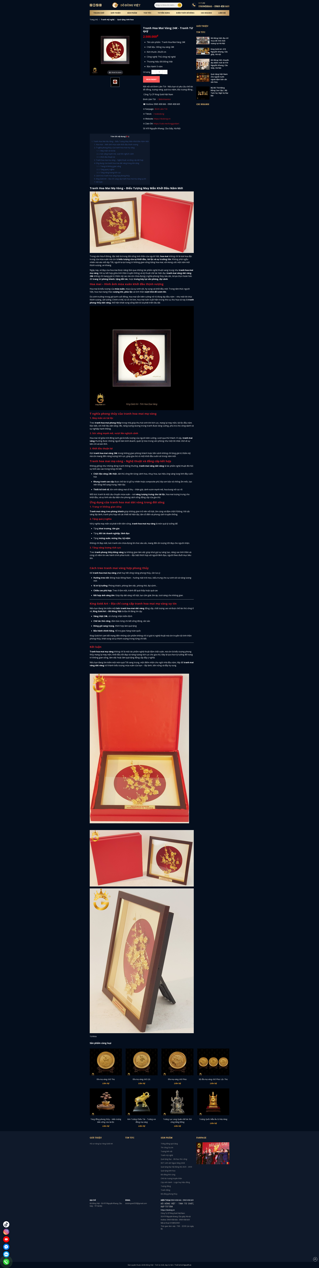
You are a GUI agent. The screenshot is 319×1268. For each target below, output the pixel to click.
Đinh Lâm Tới (161, 109)
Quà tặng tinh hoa (125, 19)
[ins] (100, 5)
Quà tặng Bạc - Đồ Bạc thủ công (174, 1159)
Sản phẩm (132, 13)
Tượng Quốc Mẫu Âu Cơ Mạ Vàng (213, 1119)
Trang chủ (98, 13)
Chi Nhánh (206, 13)
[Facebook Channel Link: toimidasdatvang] (154, 109)
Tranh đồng (165, 1190)
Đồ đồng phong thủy (169, 1194)
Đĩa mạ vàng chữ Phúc (177, 1079)
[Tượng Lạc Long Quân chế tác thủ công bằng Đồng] (177, 1101)
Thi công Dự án (167, 1147)
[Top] (315, 1259)
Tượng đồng (166, 1186)
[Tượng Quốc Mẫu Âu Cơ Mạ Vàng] (213, 1101)
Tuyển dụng (164, 13)
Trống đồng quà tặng (169, 1143)
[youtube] (94, 5)
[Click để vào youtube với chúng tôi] (6, 1239)
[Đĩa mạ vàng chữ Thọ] (106, 1062)
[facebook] (212, 1153)
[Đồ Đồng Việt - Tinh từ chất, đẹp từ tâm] (126, 5)
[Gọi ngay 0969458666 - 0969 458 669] (6, 1262)
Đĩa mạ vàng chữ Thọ (106, 1079)
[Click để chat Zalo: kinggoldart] (6, 1254)
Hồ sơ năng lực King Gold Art (101, 1143)
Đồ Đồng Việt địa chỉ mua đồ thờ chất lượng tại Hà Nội (219, 41)
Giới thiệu (116, 13)
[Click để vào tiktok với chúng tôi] (6, 1224)
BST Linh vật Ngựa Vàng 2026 (173, 1163)
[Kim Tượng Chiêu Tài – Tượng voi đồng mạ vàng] (142, 1101)
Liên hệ (222, 13)
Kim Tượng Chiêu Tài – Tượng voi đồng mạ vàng (141, 1120)
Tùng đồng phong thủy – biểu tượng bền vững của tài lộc (105, 1120)
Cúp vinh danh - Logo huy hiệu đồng (175, 1182)
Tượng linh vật (166, 1151)
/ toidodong (159, 113)
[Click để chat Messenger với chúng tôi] (6, 1247)
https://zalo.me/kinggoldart (167, 123)
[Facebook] (91, 5)
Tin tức (147, 13)
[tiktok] (97, 5)
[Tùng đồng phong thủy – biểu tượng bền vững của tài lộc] (106, 1101)
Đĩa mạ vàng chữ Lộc (141, 1079)
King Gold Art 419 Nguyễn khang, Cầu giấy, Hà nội (219, 51)
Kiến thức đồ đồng (185, 13)
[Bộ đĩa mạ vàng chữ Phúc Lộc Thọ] (213, 1062)
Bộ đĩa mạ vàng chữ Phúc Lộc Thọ (213, 1079)
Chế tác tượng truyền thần (171, 1178)
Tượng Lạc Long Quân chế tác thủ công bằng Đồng (177, 1120)
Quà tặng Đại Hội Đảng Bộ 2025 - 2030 (176, 1167)
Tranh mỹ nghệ (107, 19)
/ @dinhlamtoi (164, 99)
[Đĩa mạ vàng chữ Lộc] (142, 1062)
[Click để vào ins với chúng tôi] (6, 1232)
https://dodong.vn (162, 118)
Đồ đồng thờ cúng (168, 1174)
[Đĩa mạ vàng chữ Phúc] (177, 1062)
